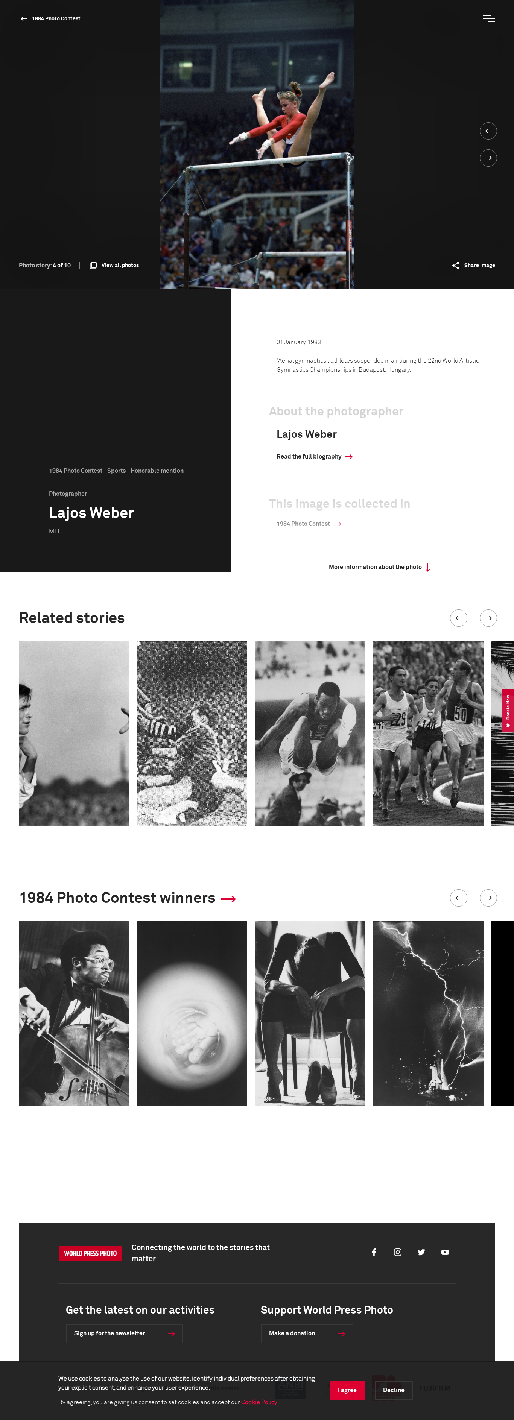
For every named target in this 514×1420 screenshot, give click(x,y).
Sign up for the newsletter (109, 1333)
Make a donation (292, 1333)
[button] (458, 618)
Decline (394, 1390)
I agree (347, 1390)
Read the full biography (309, 457)
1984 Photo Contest (56, 18)
